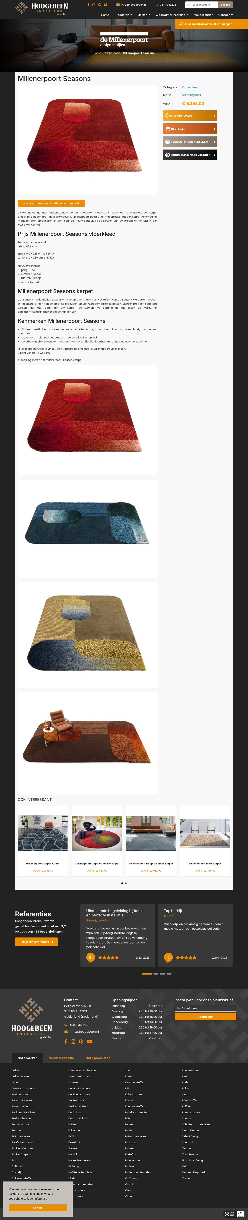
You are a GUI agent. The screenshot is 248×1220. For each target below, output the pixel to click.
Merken (142, 15)
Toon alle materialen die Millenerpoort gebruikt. (51, 203)
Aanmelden (206, 1017)
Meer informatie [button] (37, 1198)
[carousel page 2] (155, 974)
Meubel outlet (203, 15)
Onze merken (27, 1058)
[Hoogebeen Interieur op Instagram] (93, 4)
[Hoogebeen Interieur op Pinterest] (99, 4)
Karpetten (189, 87)
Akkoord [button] (37, 1208)
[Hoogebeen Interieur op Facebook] (88, 4)
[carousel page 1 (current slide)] (147, 974)
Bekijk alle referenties (34, 942)
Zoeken (225, 4)
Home (105, 15)
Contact (224, 15)
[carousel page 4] (169, 974)
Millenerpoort (112, 53)
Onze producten (98, 1058)
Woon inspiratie (61, 1058)
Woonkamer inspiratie (170, 15)
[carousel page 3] (162, 974)
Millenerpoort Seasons (139, 53)
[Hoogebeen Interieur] (41, 9)
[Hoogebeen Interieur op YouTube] (106, 4)
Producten (122, 15)
